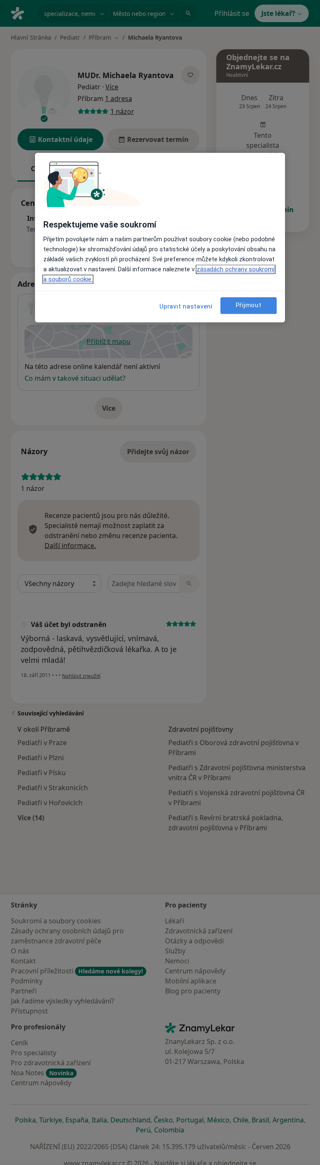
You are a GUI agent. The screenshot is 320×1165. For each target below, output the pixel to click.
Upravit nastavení (186, 306)
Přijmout (249, 305)
